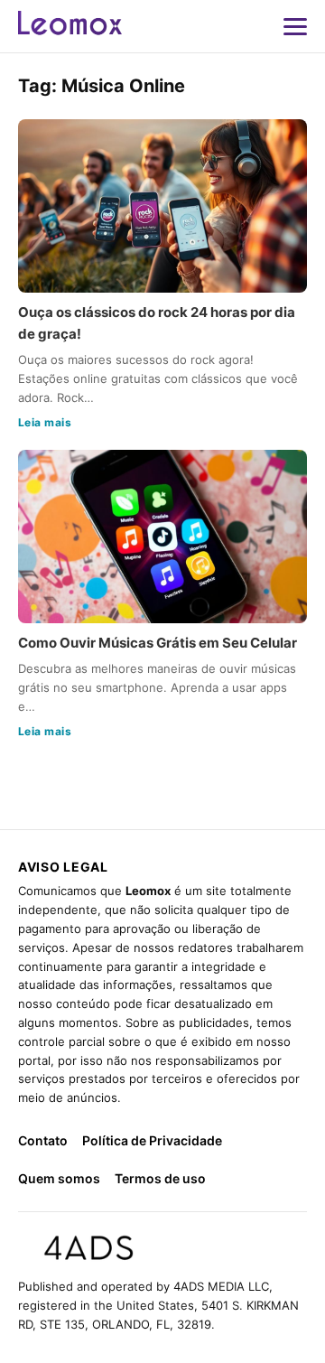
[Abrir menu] (295, 26)
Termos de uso (160, 1178)
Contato (43, 1140)
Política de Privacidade (152, 1140)
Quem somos (59, 1178)
